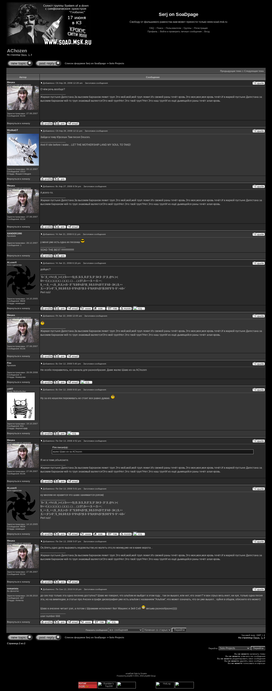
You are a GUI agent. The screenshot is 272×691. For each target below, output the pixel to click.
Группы (187, 28)
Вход (207, 31)
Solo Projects (116, 63)
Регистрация (201, 28)
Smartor (143, 673)
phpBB (129, 676)
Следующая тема (254, 71)
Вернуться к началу (18, 123)
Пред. (24, 55)
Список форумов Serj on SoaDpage (85, 63)
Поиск (160, 28)
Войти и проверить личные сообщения (181, 31)
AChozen (17, 50)
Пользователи (173, 28)
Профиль (152, 31)
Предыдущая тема (230, 71)
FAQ (151, 28)
